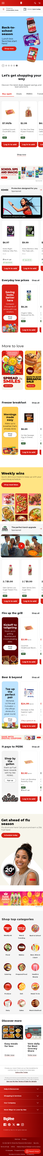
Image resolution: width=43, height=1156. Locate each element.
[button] (8, 262)
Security (36, 1143)
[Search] (35, 3)
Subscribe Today (21, 1072)
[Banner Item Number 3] (14, 65)
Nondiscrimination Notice (17, 1154)
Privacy (24, 1139)
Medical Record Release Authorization (29, 1146)
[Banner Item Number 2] (11, 65)
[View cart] (39, 3)
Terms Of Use (5, 1146)
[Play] (21, 546)
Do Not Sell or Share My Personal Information (17, 1143)
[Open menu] (3, 3)
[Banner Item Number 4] (17, 65)
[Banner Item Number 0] (6, 65)
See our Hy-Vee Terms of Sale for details (22, 1081)
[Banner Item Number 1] (9, 65)
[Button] (3, 65)
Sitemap (17, 1139)
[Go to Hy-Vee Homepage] (21, 3)
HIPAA (13, 1146)
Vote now (32, 1055)
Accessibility (30, 1154)
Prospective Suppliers (21, 1150)
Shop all (35, 280)
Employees (9, 1150)
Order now (9, 1055)
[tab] (7, 94)
